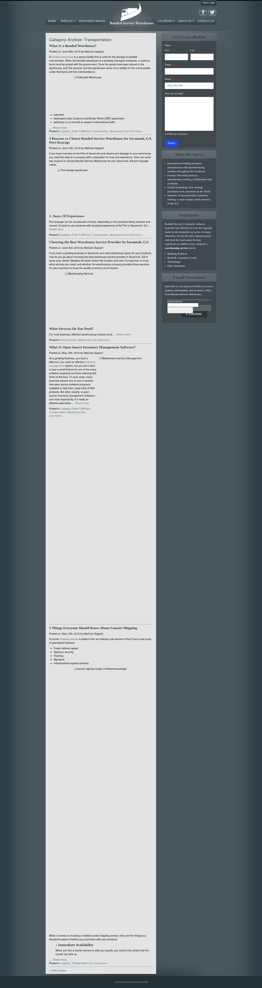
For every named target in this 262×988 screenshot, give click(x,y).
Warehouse (116, 131)
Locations (164, 21)
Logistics (65, 131)
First (167, 50)
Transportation (100, 131)
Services (67, 21)
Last (192, 50)
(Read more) (59, 127)
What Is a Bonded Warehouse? (72, 46)
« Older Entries (57, 970)
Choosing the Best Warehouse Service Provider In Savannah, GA (98, 242)
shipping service (69, 639)
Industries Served (92, 21)
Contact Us (205, 21)
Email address (175, 301)
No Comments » (134, 131)
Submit (171, 143)
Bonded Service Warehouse (131, 16)
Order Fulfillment (81, 131)
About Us (184, 21)
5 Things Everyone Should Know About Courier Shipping (93, 628)
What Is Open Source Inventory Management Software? (92, 347)
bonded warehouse (62, 57)
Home (52, 21)
